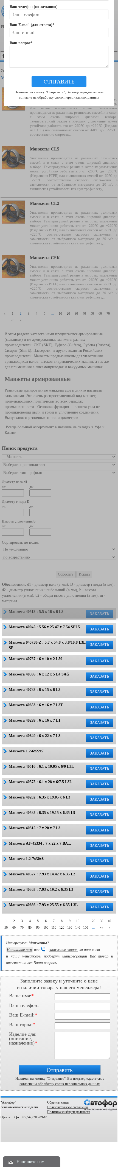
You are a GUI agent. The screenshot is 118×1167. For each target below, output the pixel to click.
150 (85, 927)
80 (30, 927)
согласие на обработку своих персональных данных (59, 1084)
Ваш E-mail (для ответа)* (32, 25)
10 (77, 921)
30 (101, 921)
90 (38, 927)
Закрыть (59, 176)
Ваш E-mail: (23, 1015)
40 (109, 921)
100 (45, 927)
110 (53, 927)
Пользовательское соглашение (67, 1107)
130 (69, 927)
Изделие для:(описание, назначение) (23, 1035)
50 (6, 927)
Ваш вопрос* (21, 43)
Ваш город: (22, 1024)
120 (61, 927)
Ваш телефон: (24, 1005)
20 (93, 921)
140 (77, 927)
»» (101, 927)
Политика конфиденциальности (68, 1112)
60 (14, 927)
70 (22, 927)
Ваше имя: (21, 995)
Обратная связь (58, 1102)
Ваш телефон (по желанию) (34, 7)
